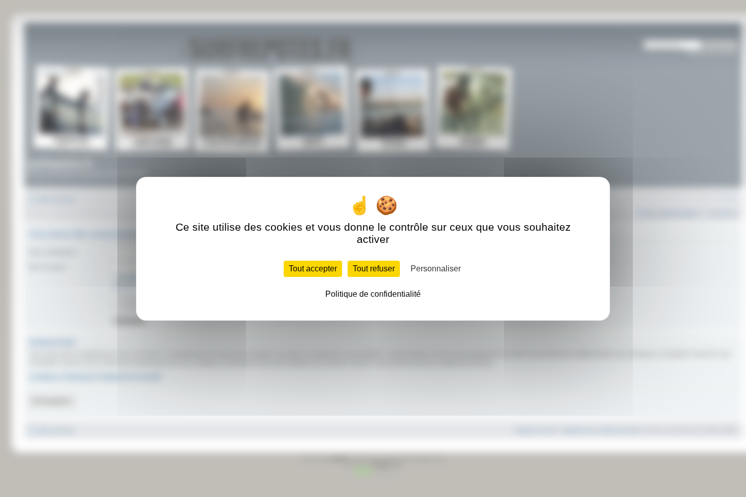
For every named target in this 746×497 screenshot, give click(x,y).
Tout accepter (313, 268)
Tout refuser (374, 268)
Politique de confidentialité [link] (373, 294)
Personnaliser (436, 268)
